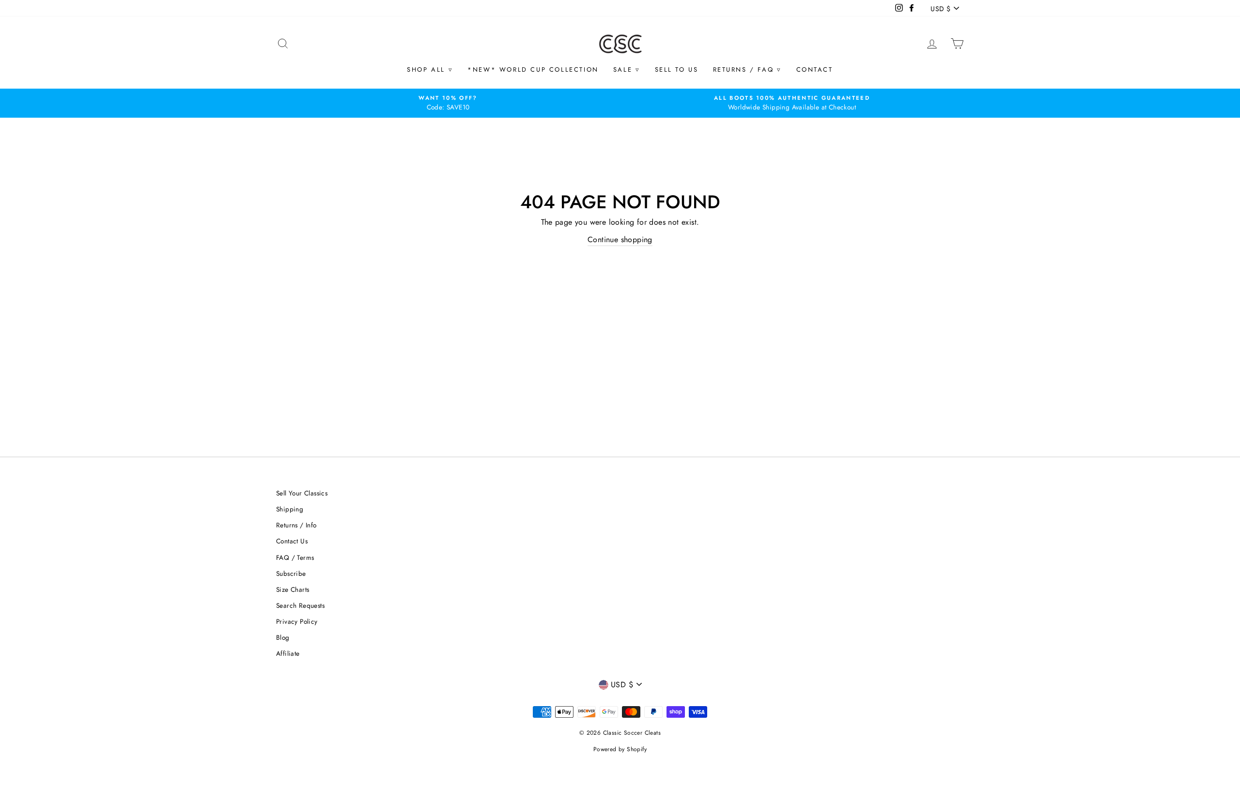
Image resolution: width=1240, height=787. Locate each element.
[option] (448, 103)
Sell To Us (676, 69)
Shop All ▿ (430, 69)
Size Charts (292, 589)
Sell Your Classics (301, 493)
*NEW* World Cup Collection (533, 69)
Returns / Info (296, 525)
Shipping (289, 509)
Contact (814, 69)
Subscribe (291, 573)
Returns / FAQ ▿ (747, 69)
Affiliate (288, 653)
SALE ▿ (626, 69)
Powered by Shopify (620, 749)
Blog (283, 637)
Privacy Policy (297, 621)
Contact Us (292, 541)
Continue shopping (620, 239)
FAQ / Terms (295, 557)
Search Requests (300, 605)
